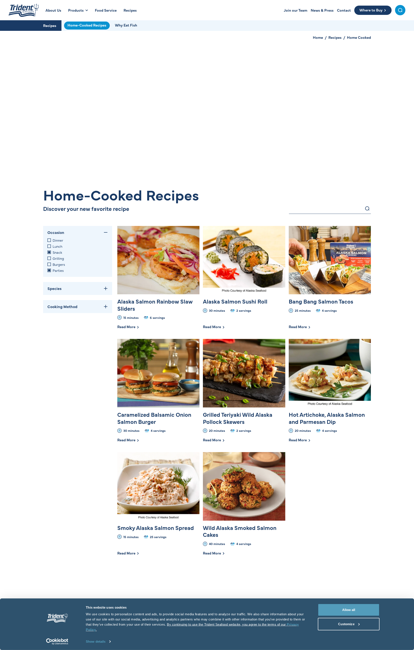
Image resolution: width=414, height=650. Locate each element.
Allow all (348, 610)
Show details (95, 641)
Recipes (49, 25)
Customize (346, 624)
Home (318, 37)
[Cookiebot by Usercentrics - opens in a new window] (57, 641)
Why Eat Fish (126, 25)
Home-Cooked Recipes (86, 25)
